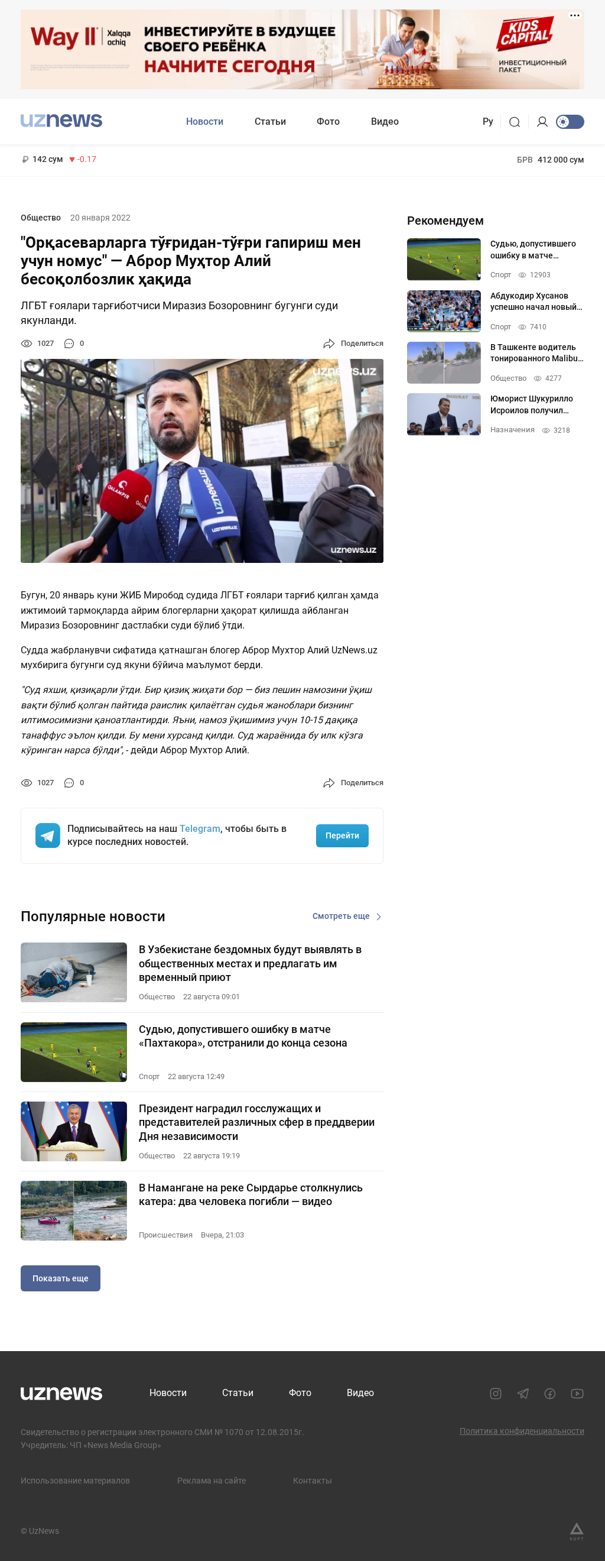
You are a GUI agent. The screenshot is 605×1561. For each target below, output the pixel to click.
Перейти (342, 835)
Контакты (312, 1480)
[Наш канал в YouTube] (577, 1394)
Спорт (149, 1076)
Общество (41, 217)
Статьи (270, 121)
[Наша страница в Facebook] (550, 1394)
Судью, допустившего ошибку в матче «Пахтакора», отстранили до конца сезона (243, 1036)
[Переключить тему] (570, 122)
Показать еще (60, 1278)
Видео (385, 121)
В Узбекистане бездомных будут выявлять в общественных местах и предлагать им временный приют (250, 963)
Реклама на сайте (211, 1480)
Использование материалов (75, 1480)
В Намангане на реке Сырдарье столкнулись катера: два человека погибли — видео (251, 1194)
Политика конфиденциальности (522, 1431)
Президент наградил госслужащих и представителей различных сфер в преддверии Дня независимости (257, 1122)
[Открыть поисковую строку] (518, 122)
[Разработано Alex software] (576, 1531)
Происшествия (166, 1234)
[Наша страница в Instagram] (496, 1394)
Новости (204, 121)
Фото (328, 121)
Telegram (200, 828)
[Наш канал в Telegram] (523, 1394)
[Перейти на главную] (61, 120)
